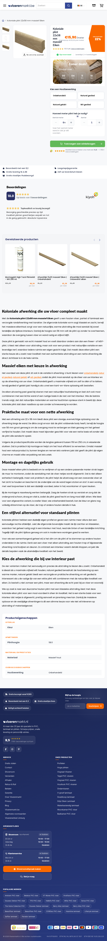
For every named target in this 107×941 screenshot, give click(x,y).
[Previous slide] (94, 240)
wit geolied (35, 377)
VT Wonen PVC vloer (51, 896)
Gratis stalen (10, 763)
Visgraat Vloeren (64, 772)
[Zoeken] (68, 6)
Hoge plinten (62, 767)
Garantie (8, 793)
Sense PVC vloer (87, 901)
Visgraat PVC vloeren (66, 780)
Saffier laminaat (11, 917)
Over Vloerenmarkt (13, 797)
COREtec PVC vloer (53, 911)
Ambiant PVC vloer (12, 896)
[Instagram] (12, 749)
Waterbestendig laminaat (68, 805)
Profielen (61, 763)
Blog (7, 805)
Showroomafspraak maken (29, 869)
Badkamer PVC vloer (66, 814)
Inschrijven (94, 706)
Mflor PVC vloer (70, 901)
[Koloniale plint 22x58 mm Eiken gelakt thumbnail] (6, 29)
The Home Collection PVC (15, 906)
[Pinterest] (18, 749)
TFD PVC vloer (35, 901)
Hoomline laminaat (73, 911)
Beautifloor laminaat (12, 911)
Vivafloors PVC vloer (71, 896)
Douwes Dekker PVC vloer (15, 901)
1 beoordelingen (77, 48)
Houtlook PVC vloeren (67, 784)
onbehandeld (91, 373)
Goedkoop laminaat (66, 797)
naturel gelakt (20, 377)
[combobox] (50, 6)
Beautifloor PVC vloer (33, 911)
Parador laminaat (28, 917)
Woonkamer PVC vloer (67, 809)
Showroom (10, 772)
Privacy (8, 801)
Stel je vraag (29, 876)
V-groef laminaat (64, 793)
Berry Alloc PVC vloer (81, 906)
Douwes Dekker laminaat (39, 906)
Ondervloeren (63, 788)
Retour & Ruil (10, 784)
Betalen (8, 788)
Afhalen (8, 780)
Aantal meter (58, 118)
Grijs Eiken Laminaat (66, 801)
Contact (8, 767)
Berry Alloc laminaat (61, 906)
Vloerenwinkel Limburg (15, 818)
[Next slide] (99, 240)
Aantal (83, 118)
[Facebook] (5, 749)
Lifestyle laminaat (91, 911)
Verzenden (9, 776)
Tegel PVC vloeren (65, 776)
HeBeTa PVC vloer (53, 901)
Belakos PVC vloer (31, 896)
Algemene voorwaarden (15, 814)
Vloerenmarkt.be (12, 809)
